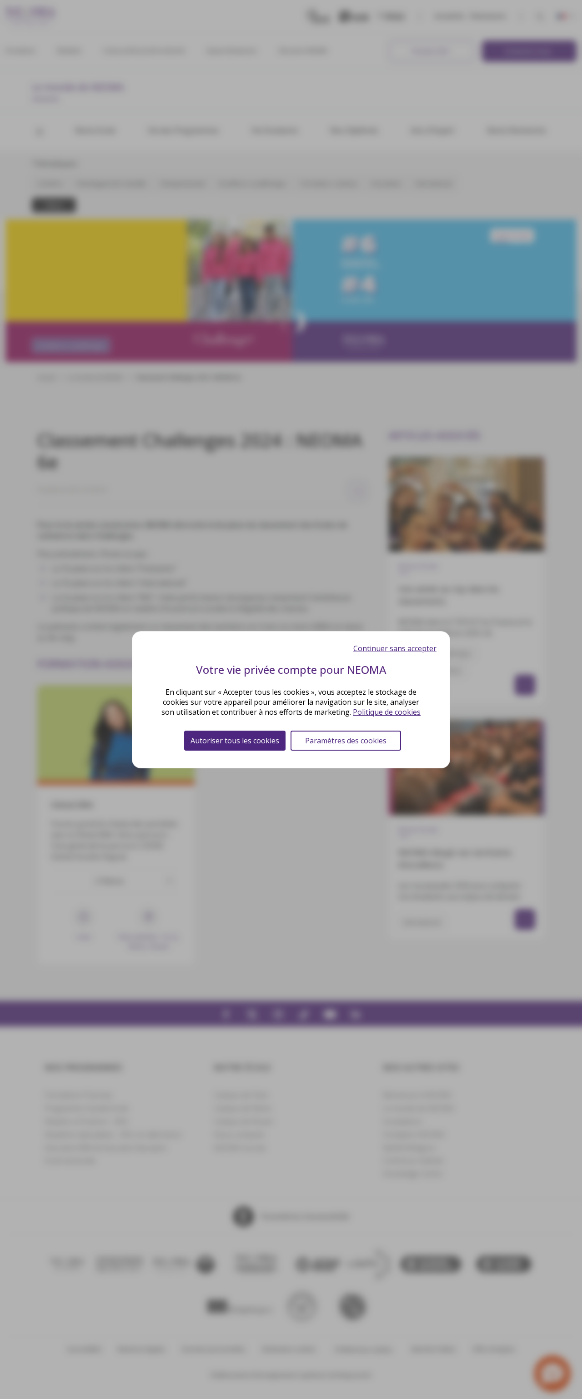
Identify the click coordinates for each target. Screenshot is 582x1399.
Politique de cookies (387, 712)
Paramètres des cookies (345, 741)
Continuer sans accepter (394, 648)
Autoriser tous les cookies (235, 741)
